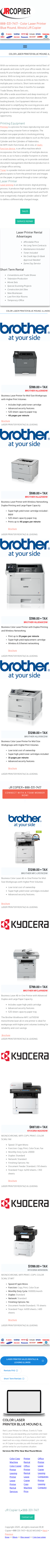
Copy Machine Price (28, 1488)
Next (45, 1530)
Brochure (5, 421)
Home (7, 1537)
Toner (3, 170)
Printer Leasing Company (42, 1484)
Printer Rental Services (14, 1488)
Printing (4, 127)
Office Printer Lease (41, 1462)
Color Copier (15, 1466)
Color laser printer (39, 1537)
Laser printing (6, 185)
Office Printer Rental (27, 1469)
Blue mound (25, 1537)
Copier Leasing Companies (43, 1473)
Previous (9, 1534)
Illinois (14, 1537)
